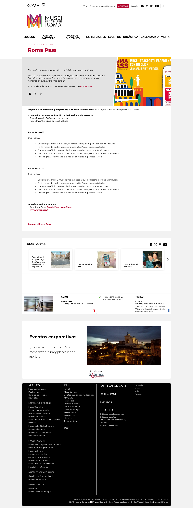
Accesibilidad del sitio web (149, 502)
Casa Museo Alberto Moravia (41, 476)
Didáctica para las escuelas (111, 414)
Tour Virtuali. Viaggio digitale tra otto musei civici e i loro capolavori (39, 262)
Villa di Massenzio (36, 435)
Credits (134, 502)
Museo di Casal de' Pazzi (39, 432)
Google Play (52, 207)
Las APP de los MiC (72, 406)
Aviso (137, 391)
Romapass (86, 86)
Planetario (33, 488)
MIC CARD (68, 398)
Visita (165, 36)
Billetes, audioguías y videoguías (79, 395)
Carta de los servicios (37, 395)
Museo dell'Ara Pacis (37, 416)
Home (30, 45)
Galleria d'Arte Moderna (39, 457)
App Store (66, 207)
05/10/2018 (150, 306)
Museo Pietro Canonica (39, 460)
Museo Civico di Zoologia (39, 491)
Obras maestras (48, 37)
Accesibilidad (70, 412)
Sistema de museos (37, 389)
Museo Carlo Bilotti (37, 479)
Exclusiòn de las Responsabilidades (114, 502)
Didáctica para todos (108, 417)
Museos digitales (73, 37)
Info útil (67, 389)
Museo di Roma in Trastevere (41, 464)
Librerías (68, 418)
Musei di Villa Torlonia (38, 467)
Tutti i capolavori (112, 385)
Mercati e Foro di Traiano (39, 413)
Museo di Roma (35, 451)
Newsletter (33, 398)
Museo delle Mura (36, 429)
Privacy (96, 502)
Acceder (134, 6)
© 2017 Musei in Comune (79, 502)
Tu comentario (70, 421)
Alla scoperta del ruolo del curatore (77, 304)
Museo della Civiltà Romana (41, 426)
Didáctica (130, 36)
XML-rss (164, 502)
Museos (29, 36)
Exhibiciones (96, 36)
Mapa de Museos (71, 392)
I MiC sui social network (131, 265)
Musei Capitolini (35, 407)
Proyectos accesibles (108, 426)
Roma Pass (69, 401)
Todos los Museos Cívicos (101, 6)
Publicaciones (34, 392)
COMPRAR (123, 6)
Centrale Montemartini (38, 410)
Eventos (114, 36)
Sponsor (139, 394)
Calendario (150, 36)
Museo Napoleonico (37, 454)
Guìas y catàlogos (72, 409)
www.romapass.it (39, 210)
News (137, 388)
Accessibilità (69, 415)
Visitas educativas (72, 403)
